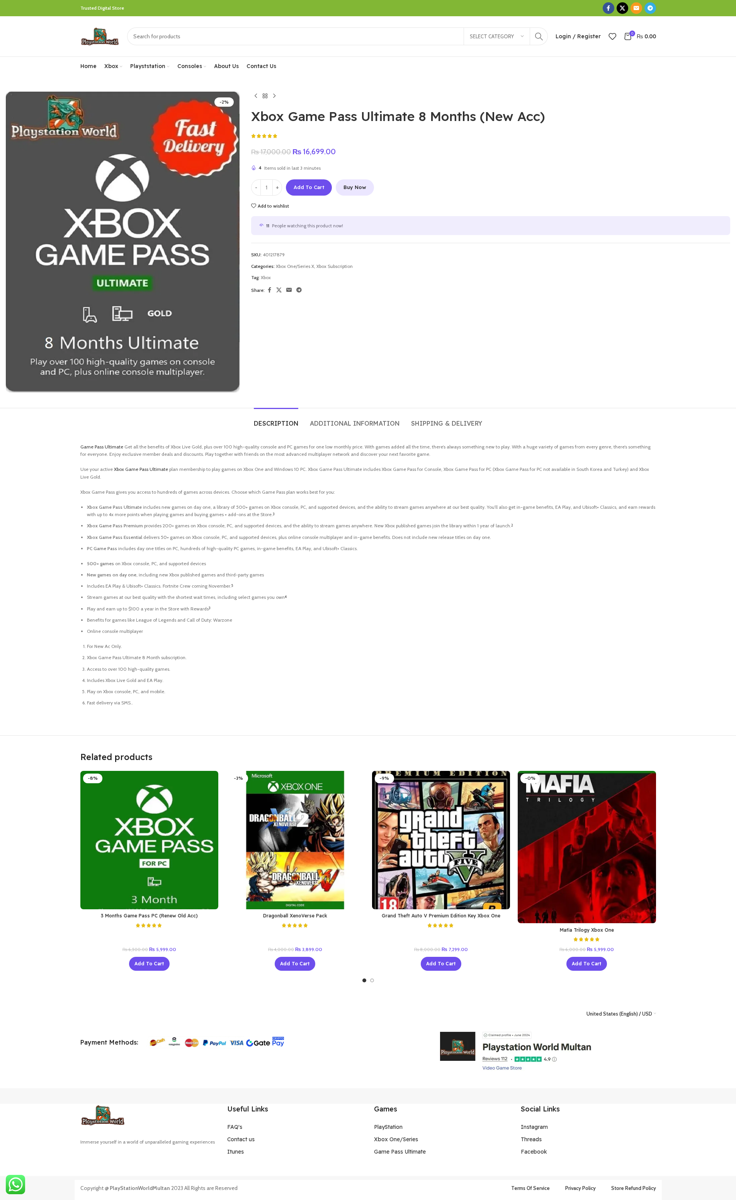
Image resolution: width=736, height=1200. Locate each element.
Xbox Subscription (334, 266)
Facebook (534, 1151)
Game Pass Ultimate (101, 447)
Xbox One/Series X (295, 266)
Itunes (235, 1151)
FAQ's (234, 1126)
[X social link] (622, 8)
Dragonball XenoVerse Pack (295, 916)
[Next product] (274, 96)
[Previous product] (255, 96)
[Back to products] (265, 96)
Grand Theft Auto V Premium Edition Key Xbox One (441, 916)
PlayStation (388, 1126)
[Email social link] (636, 8)
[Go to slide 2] (372, 980)
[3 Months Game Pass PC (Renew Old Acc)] (149, 840)
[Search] (539, 36)
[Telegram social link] (650, 8)
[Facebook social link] (608, 8)
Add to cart (309, 187)
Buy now (354, 187)
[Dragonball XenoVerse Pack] (295, 840)
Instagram (534, 1126)
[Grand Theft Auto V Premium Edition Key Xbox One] (441, 840)
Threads (531, 1139)
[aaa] (515, 1051)
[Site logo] (99, 36)
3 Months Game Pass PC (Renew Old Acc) (149, 916)
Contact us (241, 1139)
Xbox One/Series (396, 1139)
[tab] (276, 419)
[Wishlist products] (612, 36)
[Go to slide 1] (364, 980)
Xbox (266, 277)
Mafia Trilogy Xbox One (587, 930)
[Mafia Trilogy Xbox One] (587, 847)
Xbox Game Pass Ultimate (141, 469)
